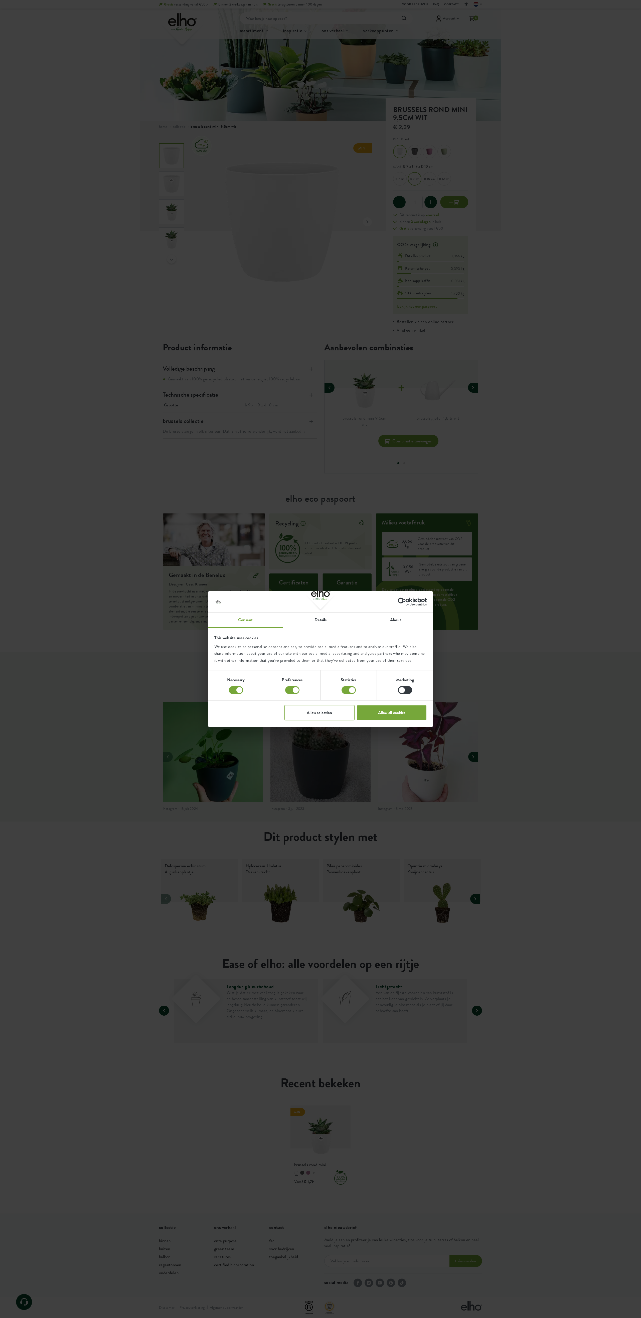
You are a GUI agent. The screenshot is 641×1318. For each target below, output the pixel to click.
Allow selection (319, 713)
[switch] (292, 690)
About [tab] (395, 620)
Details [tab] (320, 620)
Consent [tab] (245, 620)
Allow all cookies (391, 713)
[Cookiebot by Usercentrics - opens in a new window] (405, 601)
